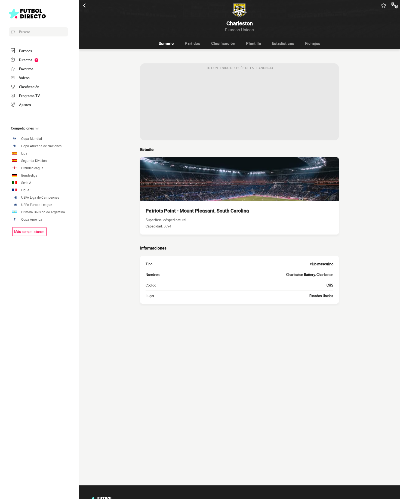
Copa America (31, 219)
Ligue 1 (26, 190)
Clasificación (223, 43)
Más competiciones (29, 231)
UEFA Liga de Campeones (40, 197)
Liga (24, 153)
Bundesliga (29, 175)
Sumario (166, 43)
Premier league (32, 168)
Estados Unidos (321, 295)
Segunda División (34, 160)
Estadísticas (283, 43)
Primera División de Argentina (43, 212)
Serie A (26, 182)
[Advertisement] (239, 106)
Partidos (192, 43)
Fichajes (312, 43)
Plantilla (253, 43)
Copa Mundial (31, 138)
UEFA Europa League (36, 204)
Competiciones (23, 128)
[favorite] (383, 5)
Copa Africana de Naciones (41, 146)
